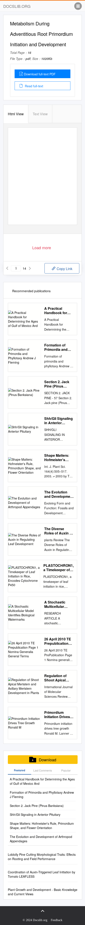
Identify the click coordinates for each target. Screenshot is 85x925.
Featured (19, 770)
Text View (40, 113)
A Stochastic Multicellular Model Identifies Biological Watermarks (57, 604)
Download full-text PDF (40, 74)
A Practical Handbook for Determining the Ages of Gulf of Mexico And (57, 310)
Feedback (56, 920)
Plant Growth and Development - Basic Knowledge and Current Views (42, 891)
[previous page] (7, 268)
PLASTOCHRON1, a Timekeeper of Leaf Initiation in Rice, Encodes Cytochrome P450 (58, 567)
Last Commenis (42, 770)
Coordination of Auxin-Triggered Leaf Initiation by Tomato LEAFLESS (41, 874)
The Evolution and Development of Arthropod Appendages (58, 494)
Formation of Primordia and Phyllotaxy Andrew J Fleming (56, 347)
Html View (16, 113)
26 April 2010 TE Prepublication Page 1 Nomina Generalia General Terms (59, 641)
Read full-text (33, 86)
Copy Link (64, 268)
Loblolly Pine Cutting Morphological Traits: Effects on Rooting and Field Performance (42, 856)
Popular (66, 770)
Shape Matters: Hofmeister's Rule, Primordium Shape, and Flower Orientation (58, 457)
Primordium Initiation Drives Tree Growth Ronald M (57, 714)
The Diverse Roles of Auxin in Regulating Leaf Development (58, 531)
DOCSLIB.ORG (17, 6)
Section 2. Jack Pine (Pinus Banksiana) (56, 384)
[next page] (30, 268)
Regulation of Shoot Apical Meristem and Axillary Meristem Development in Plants (58, 678)
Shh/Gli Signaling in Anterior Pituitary (58, 420)
